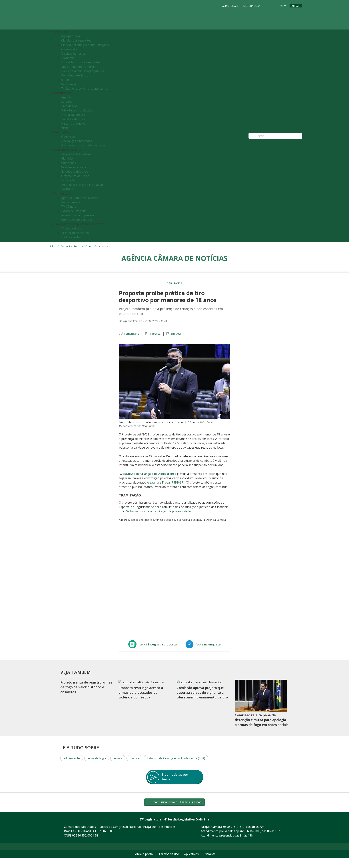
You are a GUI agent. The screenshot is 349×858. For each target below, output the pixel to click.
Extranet (209, 854)
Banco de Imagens (73, 211)
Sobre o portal (143, 854)
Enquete (176, 333)
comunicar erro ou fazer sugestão (177, 802)
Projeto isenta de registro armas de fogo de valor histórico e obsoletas (86, 687)
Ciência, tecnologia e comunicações (85, 45)
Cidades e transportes (76, 40)
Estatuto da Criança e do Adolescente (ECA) (176, 758)
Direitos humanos (73, 54)
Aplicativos (191, 854)
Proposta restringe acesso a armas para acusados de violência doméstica (141, 693)
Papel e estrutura (73, 119)
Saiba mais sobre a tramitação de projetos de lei (158, 511)
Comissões (68, 163)
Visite (65, 128)
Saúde (65, 80)
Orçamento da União (75, 176)
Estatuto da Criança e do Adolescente (149, 474)
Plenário (67, 158)
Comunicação (69, 246)
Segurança (68, 84)
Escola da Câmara (73, 115)
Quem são (68, 137)
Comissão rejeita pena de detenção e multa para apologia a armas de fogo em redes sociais (261, 720)
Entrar (295, 5)
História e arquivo (73, 123)
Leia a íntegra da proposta (158, 644)
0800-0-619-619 (233, 827)
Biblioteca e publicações (77, 110)
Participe (67, 189)
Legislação (68, 180)
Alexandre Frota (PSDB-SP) (165, 482)
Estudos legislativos (74, 172)
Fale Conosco (251, 5)
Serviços (67, 102)
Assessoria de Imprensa (77, 215)
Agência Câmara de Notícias (80, 198)
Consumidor (69, 49)
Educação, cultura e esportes (80, 62)
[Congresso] (267, 5)
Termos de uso (169, 854)
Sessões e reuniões (74, 167)
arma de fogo (96, 758)
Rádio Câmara (70, 202)
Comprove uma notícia (76, 220)
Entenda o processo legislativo (82, 185)
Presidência (69, 106)
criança (134, 758)
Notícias (86, 246)
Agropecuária (70, 36)
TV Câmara (68, 207)
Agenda (66, 97)
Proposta (155, 333)
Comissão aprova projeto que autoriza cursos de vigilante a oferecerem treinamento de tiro (202, 693)
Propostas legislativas (76, 154)
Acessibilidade (230, 5)
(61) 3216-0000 (250, 831)
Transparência (71, 228)
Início (53, 246)
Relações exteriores (74, 75)
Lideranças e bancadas (76, 141)
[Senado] (274, 5)
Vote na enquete (208, 644)
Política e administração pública (82, 71)
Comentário (131, 333)
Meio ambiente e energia (78, 67)
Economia (68, 58)
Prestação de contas (75, 233)
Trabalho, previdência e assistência (85, 89)
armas (117, 758)
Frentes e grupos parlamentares (83, 145)
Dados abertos (71, 237)
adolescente (71, 758)
